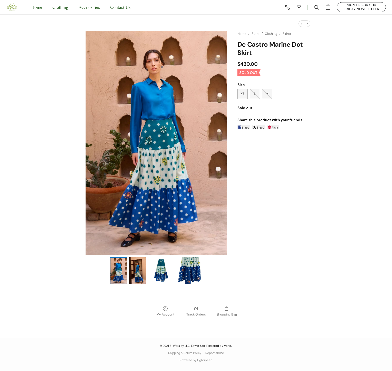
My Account (165, 314)
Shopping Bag (226, 314)
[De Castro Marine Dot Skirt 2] (161, 270)
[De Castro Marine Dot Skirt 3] (189, 270)
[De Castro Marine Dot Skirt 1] (137, 270)
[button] (12, 7)
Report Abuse (214, 353)
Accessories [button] (89, 7)
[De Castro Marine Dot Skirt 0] (118, 270)
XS (243, 94)
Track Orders (196, 314)
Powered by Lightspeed (196, 360)
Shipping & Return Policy (184, 353)
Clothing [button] (60, 7)
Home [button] (36, 7)
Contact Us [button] (120, 7)
